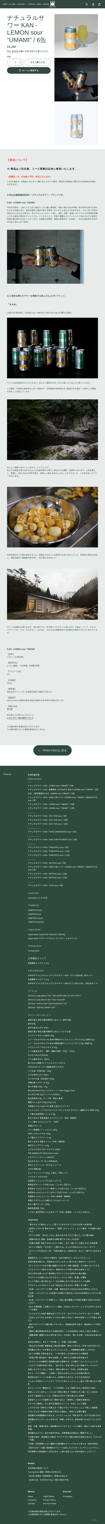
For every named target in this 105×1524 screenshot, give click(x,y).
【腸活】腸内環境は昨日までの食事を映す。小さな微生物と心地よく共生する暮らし (63, 1331)
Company (32, 1499)
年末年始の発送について (38, 1468)
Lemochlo (33, 893)
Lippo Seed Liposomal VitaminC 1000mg (46, 934)
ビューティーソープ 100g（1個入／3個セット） (48, 1172)
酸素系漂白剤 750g (36, 1208)
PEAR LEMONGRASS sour (34, 828)
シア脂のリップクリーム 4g (39, 1137)
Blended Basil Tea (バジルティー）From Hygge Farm (51, 1090)
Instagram (67, 1496)
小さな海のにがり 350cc (38, 1074)
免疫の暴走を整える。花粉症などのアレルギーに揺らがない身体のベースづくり (62, 1261)
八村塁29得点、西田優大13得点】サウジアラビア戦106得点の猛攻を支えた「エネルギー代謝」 (65, 1438)
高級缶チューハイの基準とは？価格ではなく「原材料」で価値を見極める (59, 1399)
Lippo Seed (34, 929)
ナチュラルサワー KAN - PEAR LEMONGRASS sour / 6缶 (52, 831)
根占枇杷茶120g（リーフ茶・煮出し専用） (46, 1098)
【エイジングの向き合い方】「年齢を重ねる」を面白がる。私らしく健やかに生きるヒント (64, 1252)
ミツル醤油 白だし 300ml (39, 1059)
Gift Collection (36, 970)
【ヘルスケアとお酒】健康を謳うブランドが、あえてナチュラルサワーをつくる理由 (63, 1313)
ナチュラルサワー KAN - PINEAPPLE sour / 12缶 (49, 855)
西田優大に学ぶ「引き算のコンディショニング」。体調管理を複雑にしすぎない (62, 1349)
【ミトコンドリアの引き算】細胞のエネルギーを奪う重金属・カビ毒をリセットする (63, 1265)
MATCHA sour (31, 859)
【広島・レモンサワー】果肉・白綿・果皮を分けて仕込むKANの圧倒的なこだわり (63, 1289)
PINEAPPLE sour (32, 844)
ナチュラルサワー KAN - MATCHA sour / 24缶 (47, 873)
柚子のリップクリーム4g (38, 1145)
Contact (31, 1503)
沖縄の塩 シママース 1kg (38, 1082)
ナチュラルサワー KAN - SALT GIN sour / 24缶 (48, 819)
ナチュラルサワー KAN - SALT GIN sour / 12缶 (48, 823)
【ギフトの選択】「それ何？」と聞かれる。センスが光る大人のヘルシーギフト (62, 1247)
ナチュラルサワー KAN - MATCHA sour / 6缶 (47, 863)
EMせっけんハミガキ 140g (39, 1133)
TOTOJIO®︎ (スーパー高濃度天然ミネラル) (46, 1067)
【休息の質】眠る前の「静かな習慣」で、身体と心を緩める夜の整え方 (58, 1357)
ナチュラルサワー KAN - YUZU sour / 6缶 (45, 885)
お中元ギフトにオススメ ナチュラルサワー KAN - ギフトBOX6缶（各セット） (61, 975)
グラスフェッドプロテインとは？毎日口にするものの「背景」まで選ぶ (58, 1285)
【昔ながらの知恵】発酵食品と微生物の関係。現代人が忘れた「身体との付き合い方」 (64, 1345)
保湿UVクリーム (35, 1125)
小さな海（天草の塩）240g (39, 1071)
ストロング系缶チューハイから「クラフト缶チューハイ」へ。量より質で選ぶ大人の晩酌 (64, 1382)
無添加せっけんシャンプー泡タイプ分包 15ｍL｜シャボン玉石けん (56, 1192)
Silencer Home (49, 1503)
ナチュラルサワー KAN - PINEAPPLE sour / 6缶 (48, 847)
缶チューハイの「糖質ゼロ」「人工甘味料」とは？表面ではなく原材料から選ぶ (62, 1388)
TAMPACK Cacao (35, 918)
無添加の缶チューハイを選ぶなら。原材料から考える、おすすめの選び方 (59, 1377)
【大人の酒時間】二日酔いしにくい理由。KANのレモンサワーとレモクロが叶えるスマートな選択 (64, 1308)
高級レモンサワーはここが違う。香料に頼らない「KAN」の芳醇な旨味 (58, 1369)
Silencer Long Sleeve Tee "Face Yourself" (47, 999)
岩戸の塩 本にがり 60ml (38, 1027)
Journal (33, 1219)
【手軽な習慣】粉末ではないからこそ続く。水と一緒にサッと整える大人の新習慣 (63, 1243)
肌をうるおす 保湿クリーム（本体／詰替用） (47, 1141)
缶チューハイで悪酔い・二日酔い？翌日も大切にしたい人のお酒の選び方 (59, 1373)
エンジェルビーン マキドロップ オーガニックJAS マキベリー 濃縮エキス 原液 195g (63, 1110)
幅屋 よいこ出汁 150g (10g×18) (42, 1102)
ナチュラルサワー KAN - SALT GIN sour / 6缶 (47, 816)
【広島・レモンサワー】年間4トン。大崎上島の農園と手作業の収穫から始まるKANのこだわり (64, 1301)
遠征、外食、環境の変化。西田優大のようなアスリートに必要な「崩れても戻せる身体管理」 (64, 1427)
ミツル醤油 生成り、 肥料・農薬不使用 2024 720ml (51, 1051)
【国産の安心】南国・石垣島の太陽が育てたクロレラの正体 (53, 1239)
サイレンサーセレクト (39, 1015)
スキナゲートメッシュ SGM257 (41, 1157)
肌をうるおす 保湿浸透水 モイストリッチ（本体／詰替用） (53, 1118)
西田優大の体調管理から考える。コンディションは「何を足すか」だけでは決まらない (64, 1415)
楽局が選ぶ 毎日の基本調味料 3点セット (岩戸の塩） (50, 1019)
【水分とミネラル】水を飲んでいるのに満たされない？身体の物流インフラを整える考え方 (64, 1319)
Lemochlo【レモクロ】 (38, 897)
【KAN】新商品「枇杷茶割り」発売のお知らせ (47, 1476)
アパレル (32, 991)
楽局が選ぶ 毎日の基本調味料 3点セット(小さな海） (50, 1031)
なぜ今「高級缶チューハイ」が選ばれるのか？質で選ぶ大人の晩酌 (56, 1395)
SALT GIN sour (31, 812)
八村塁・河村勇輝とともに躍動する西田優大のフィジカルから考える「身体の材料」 (63, 1443)
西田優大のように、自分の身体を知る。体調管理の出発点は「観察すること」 (61, 1433)
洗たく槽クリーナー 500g (39, 1204)
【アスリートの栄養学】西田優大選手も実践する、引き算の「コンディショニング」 (63, 1361)
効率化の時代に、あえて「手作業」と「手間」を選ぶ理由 (52, 1342)
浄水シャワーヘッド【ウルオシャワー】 (45, 1165)
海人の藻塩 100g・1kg (38, 1086)
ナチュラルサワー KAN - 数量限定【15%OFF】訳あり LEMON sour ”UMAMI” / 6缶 (63, 789)
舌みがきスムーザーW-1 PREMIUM (42, 1161)
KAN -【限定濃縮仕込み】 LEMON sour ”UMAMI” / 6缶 (51, 793)
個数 (9, 56)
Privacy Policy (49, 1499)
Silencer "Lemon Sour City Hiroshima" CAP (47, 1003)
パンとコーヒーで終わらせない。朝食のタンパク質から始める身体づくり (59, 1269)
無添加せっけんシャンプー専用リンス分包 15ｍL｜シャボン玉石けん (57, 1188)
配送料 (15, 51)
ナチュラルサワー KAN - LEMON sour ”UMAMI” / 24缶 (51, 804)
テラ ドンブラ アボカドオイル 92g (42, 1047)
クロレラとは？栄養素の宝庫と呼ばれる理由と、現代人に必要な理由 (57, 1411)
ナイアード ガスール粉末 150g (41, 1035)
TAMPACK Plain (35, 910)
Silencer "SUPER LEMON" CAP (41, 1007)
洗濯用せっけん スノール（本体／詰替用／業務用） (50, 1196)
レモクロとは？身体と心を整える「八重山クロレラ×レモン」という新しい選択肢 (63, 1407)
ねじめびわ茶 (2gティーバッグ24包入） (45, 1094)
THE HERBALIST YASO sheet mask (43, 1153)
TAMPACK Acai (34, 914)
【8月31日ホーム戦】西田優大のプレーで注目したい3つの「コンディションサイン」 (64, 1447)
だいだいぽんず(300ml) (38, 1055)
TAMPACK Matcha (36, 922)
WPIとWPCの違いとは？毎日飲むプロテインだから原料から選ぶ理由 (57, 1273)
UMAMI (29, 782)
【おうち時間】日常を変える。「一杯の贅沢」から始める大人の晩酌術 (58, 1353)
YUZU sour (30, 882)
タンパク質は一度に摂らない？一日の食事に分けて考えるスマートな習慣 (59, 1281)
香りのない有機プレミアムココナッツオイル (47, 1063)
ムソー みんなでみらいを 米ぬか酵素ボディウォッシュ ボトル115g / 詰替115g (61, 1039)
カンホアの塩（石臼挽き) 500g (41, 1078)
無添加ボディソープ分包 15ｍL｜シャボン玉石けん (49, 1184)
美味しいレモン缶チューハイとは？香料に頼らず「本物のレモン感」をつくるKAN (63, 1392)
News (31, 1463)
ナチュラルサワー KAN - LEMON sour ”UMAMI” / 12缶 (51, 808)
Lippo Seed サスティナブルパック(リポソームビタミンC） (53, 938)
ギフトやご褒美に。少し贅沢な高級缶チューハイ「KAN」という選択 (57, 1403)
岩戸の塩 (31, 1023)
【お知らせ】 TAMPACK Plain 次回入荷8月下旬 (48, 1479)
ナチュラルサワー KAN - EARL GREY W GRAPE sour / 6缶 (52, 839)
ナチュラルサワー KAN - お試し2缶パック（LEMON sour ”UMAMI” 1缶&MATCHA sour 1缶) (62, 798)
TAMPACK (33, 905)
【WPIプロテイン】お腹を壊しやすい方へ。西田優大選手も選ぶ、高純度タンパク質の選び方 (64, 1325)
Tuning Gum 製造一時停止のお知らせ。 (45, 1472)
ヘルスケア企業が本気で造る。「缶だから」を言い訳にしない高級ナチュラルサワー (63, 1365)
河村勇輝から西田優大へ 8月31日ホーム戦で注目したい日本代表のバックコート (62, 1451)
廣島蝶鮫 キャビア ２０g (39, 963)
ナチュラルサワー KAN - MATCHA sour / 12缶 (47, 877)
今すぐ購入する (37, 62)
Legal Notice (49, 1496)
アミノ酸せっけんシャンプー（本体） (44, 1121)
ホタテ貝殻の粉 (34, 1169)
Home (30, 1496)
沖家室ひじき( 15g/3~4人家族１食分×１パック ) (49, 1106)
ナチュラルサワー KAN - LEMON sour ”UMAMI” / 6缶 (50, 785)
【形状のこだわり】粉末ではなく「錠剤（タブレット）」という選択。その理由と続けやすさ (64, 1230)
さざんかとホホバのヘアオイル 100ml (44, 1149)
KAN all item (34, 779)
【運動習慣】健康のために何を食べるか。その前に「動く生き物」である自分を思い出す (64, 1336)
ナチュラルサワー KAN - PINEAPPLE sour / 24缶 (49, 851)
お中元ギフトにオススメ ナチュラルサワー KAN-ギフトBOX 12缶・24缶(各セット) (63, 983)
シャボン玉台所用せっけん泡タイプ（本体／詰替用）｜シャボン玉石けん (59, 1212)
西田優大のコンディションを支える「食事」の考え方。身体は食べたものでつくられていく (64, 1420)
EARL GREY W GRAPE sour (34, 836)
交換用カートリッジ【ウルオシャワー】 (45, 1180)
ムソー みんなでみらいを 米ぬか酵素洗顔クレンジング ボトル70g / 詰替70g (60, 1043)
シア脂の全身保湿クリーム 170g (41, 1114)
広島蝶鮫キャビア (37, 958)
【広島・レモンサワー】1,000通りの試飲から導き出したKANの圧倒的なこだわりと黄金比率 (64, 1294)
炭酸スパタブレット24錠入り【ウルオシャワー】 (49, 1200)
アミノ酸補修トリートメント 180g (42, 1129)
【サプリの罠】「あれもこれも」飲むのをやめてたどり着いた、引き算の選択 (61, 1235)
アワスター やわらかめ (37, 1176)
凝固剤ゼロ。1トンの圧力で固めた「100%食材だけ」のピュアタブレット (59, 1257)
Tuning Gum (34, 946)
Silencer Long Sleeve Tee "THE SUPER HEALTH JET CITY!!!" (55, 995)
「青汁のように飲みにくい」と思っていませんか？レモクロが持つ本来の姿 (60, 1224)
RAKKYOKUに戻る (54, 750)
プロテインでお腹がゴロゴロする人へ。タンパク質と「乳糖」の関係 (57, 1277)
